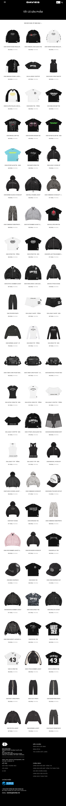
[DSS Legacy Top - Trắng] (13, 451)
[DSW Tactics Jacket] (13, 717)
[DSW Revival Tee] (33, 628)
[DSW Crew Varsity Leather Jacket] (13, 628)
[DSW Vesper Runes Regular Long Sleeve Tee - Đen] (13, 36)
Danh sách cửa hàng (39, 746)
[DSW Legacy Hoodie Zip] (54, 154)
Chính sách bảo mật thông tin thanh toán (46, 768)
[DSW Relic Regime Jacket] (33, 184)
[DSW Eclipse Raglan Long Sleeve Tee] (13, 95)
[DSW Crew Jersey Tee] (33, 599)
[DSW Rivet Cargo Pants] (13, 688)
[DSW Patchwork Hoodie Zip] (33, 539)
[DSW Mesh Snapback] (13, 569)
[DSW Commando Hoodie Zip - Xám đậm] (54, 184)
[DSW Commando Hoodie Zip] (33, 480)
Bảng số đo (36, 749)
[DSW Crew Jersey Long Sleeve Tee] (33, 273)
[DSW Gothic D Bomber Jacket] (13, 273)
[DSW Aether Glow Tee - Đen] (54, 125)
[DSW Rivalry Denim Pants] (54, 717)
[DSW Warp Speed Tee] (33, 154)
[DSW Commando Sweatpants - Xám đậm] (13, 213)
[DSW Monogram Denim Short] (54, 421)
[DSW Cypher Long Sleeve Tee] (33, 421)
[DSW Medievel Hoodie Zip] (54, 451)
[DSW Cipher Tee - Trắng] (13, 243)
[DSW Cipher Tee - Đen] (33, 243)
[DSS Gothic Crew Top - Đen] (13, 391)
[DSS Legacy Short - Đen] (54, 302)
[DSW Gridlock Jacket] (54, 599)
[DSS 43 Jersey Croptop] (33, 65)
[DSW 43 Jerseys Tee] (54, 658)
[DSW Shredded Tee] (33, 510)
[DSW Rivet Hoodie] (13, 510)
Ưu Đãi (4, 771)
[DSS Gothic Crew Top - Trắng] (33, 391)
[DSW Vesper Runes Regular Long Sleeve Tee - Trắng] (54, 36)
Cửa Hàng (5, 768)
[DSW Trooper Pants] (13, 302)
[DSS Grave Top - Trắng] (33, 332)
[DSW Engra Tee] (33, 569)
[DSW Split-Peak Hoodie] (54, 273)
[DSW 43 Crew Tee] (13, 658)
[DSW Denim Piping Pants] (54, 688)
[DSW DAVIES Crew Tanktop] (54, 65)
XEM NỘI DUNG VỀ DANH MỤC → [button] (33, 23)
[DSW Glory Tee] (54, 628)
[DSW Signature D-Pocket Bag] (54, 362)
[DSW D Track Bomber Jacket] (33, 658)
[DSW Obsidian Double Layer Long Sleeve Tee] (13, 65)
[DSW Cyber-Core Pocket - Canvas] (33, 362)
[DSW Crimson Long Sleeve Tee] (33, 36)
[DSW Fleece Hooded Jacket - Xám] (13, 480)
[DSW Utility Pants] (33, 688)
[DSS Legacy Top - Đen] (33, 451)
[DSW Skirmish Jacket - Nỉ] (13, 332)
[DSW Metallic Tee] (54, 539)
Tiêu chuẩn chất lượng (40, 752)
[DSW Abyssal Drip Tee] (13, 125)
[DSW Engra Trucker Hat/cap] (54, 480)
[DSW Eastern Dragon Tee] (33, 125)
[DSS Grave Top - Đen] (54, 332)
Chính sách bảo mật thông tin (42, 765)
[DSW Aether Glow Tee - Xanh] (13, 154)
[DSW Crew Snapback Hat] (54, 569)
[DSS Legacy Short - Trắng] (33, 302)
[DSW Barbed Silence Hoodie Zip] (13, 184)
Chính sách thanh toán (40, 776)
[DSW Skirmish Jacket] (33, 717)
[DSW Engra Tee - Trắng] (33, 95)
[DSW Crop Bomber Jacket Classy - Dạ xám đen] (33, 213)
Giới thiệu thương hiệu (9, 765)
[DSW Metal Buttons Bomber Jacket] (54, 243)
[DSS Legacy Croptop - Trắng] (54, 391)
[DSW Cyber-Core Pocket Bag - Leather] (13, 362)
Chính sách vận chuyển (40, 773)
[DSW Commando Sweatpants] (54, 510)
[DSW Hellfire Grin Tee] (54, 213)
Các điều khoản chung (40, 771)
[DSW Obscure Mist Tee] (54, 95)
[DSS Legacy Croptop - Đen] (13, 421)
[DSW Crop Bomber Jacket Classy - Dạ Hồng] (13, 539)
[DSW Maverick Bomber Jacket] (13, 599)
